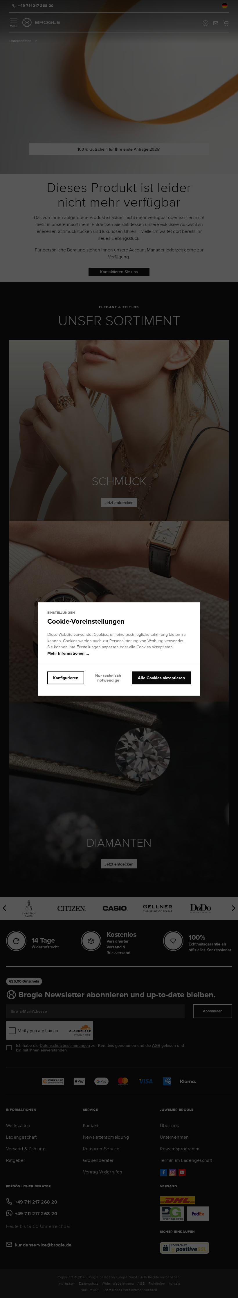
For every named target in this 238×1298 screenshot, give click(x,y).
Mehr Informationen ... (68, 653)
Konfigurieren (65, 678)
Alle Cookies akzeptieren (161, 678)
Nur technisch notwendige (108, 678)
